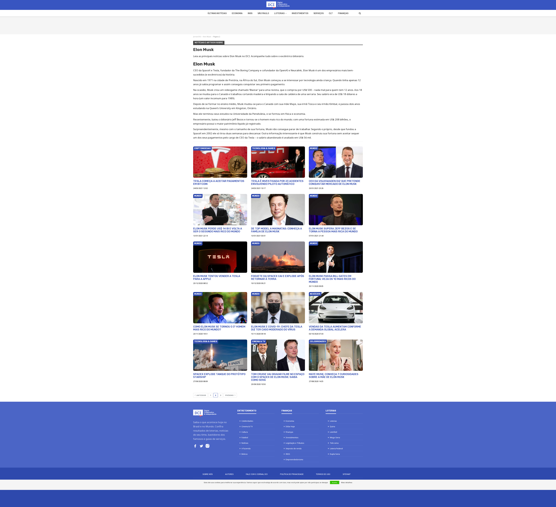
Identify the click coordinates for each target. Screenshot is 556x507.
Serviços (318, 13)
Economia (237, 13)
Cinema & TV (258, 341)
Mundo (313, 148)
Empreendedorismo (294, 459)
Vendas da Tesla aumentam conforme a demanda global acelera (335, 328)
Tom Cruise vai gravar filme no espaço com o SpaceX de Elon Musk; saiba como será (277, 377)
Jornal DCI (197, 36)
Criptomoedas (202, 148)
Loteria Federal (336, 448)
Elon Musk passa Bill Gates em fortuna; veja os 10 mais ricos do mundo (332, 279)
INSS (250, 13)
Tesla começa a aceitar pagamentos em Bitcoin (218, 182)
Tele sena (334, 443)
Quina (332, 426)
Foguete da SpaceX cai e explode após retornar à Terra (277, 278)
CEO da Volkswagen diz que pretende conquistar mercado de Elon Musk (334, 182)
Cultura (245, 432)
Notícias (245, 443)
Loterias (279, 13)
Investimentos (300, 13)
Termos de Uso (323, 474)
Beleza (244, 454)
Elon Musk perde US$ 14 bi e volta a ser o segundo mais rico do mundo (217, 230)
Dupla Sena (335, 454)
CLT (331, 13)
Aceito (334, 482)
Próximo (229, 395)
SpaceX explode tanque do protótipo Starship (219, 376)
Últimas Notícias (217, 13)
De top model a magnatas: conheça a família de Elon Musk (276, 230)
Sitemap (347, 474)
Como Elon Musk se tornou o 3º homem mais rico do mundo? (219, 328)
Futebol (245, 437)
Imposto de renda (293, 448)
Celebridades (318, 341)
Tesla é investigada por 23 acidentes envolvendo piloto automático (277, 182)
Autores (229, 474)
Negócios (315, 294)
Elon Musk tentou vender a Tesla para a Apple (216, 278)
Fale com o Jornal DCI (257, 474)
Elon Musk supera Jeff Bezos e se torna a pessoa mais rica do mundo (333, 230)
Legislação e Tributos (295, 443)
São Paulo (263, 13)
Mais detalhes (346, 482)
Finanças (343, 13)
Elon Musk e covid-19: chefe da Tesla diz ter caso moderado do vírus (276, 328)
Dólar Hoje (290, 426)
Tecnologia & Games (263, 148)
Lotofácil (333, 432)
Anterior (201, 395)
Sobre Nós (208, 474)
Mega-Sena (335, 437)
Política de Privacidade (292, 474)
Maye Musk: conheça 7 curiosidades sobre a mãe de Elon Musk (333, 376)
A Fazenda (246, 448)
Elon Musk (207, 36)
